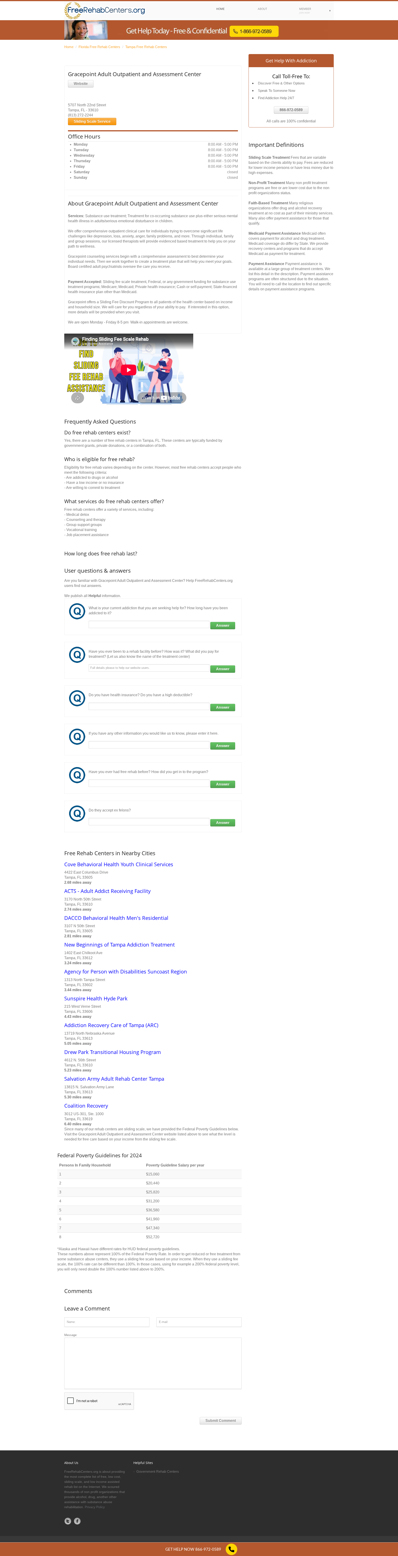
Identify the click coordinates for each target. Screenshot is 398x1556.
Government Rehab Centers (157, 1471)
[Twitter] (68, 1521)
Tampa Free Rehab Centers (146, 47)
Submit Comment (220, 1421)
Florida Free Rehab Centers (99, 47)
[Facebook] (77, 1521)
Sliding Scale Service (92, 121)
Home (68, 47)
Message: (70, 1335)
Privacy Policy (95, 1507)
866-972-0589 (291, 110)
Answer (222, 625)
